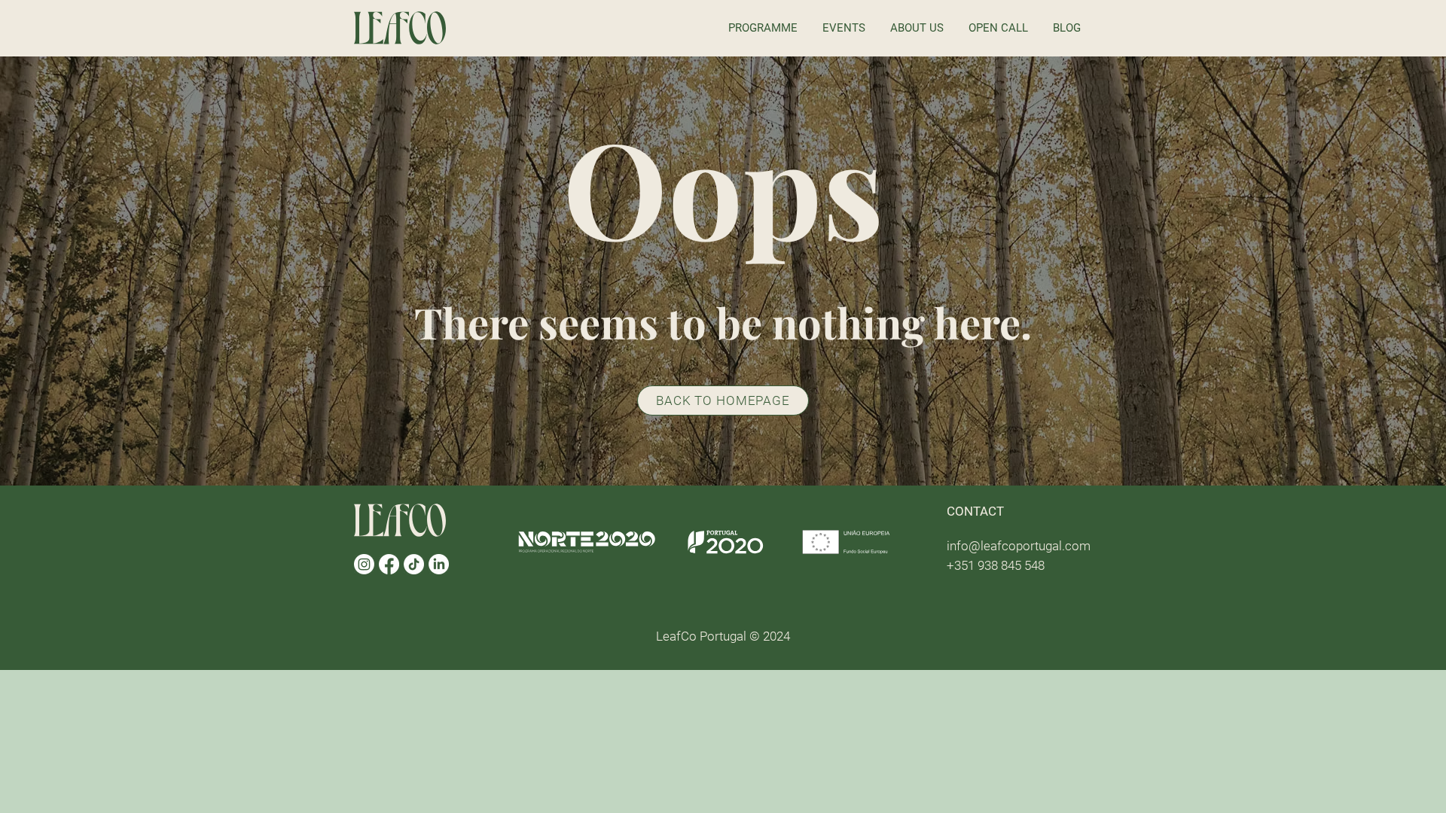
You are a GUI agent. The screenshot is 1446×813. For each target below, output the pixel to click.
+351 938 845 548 (996, 565)
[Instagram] (364, 564)
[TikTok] (414, 564)
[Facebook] (389, 564)
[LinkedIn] (439, 564)
